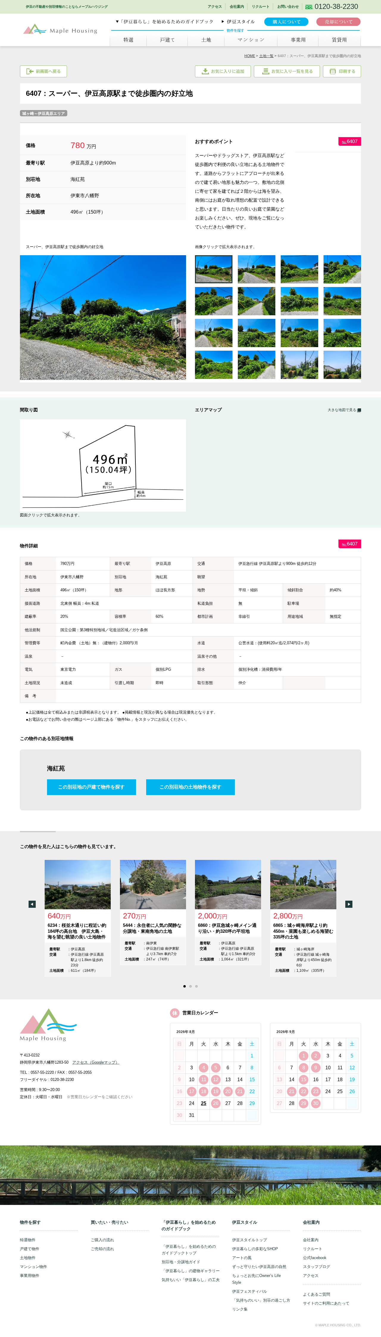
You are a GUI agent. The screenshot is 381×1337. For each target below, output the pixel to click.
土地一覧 (266, 56)
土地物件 (27, 1258)
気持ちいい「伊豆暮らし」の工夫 (191, 1280)
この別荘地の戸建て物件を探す (91, 786)
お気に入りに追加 (223, 71)
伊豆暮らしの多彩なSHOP (255, 1249)
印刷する (342, 71)
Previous (32, 904)
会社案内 (237, 6)
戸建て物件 (29, 1249)
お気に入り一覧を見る (287, 71)
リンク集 (240, 1309)
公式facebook (315, 1258)
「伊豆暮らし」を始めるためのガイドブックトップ (189, 1249)
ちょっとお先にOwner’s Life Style (256, 1278)
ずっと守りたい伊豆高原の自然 (259, 1266)
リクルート (261, 6)
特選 (128, 40)
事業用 (297, 40)
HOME (249, 56)
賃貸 (339, 40)
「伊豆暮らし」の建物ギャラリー (191, 1271)
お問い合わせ (288, 6)
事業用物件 (29, 1275)
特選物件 (27, 1240)
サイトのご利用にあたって (326, 1303)
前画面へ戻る (43, 71)
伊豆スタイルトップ (249, 1240)
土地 (206, 40)
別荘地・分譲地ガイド (181, 1262)
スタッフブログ (316, 1266)
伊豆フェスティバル (249, 1291)
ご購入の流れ (102, 1240)
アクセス (215, 6)
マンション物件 (33, 1266)
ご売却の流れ (102, 1249)
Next (179, 321)
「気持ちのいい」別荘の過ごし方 (261, 1300)
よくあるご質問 (316, 1294)
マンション (250, 40)
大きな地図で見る (342, 410)
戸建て (167, 40)
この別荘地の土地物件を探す (190, 786)
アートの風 (242, 1258)
